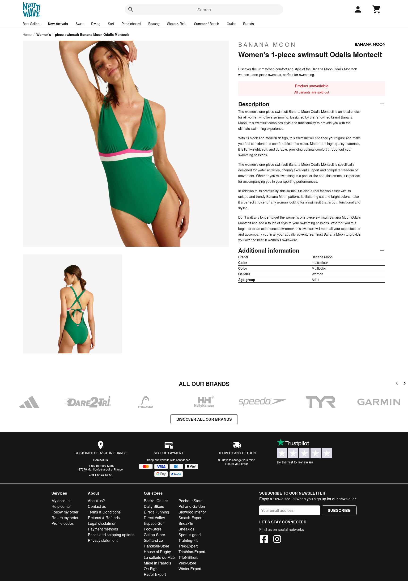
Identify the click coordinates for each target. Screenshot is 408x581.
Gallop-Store (154, 534)
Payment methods (103, 529)
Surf (111, 23)
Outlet (231, 23)
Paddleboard (131, 23)
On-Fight (151, 568)
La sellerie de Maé (159, 557)
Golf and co (153, 540)
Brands (248, 23)
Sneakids (186, 529)
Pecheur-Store (190, 500)
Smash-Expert (190, 517)
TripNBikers (188, 557)
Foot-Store (153, 529)
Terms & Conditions (104, 512)
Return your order (236, 464)
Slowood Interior (192, 512)
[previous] (396, 384)
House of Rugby (157, 551)
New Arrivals (58, 23)
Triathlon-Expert (191, 551)
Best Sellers (31, 23)
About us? (96, 500)
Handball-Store (156, 546)
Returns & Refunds (104, 517)
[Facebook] (264, 539)
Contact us (100, 460)
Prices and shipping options (111, 534)
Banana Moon (267, 44)
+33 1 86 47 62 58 (100, 475)
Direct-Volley (154, 517)
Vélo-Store (187, 563)
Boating (154, 23)
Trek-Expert (188, 546)
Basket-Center (156, 500)
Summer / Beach (206, 23)
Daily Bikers (154, 506)
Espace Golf (154, 523)
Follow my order (64, 512)
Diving (95, 23)
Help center (61, 506)
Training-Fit (188, 540)
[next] (404, 384)
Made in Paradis (157, 563)
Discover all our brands (204, 419)
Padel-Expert (155, 574)
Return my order (64, 517)
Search (204, 9)
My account (61, 500)
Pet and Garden (191, 506)
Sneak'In (185, 523)
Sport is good (189, 534)
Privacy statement (103, 540)
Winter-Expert (189, 568)
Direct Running (156, 512)
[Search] (131, 9)
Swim (80, 23)
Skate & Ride (177, 23)
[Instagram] (277, 539)
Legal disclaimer (101, 523)
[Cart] (377, 9)
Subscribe (339, 510)
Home (27, 34)
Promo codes (62, 523)
